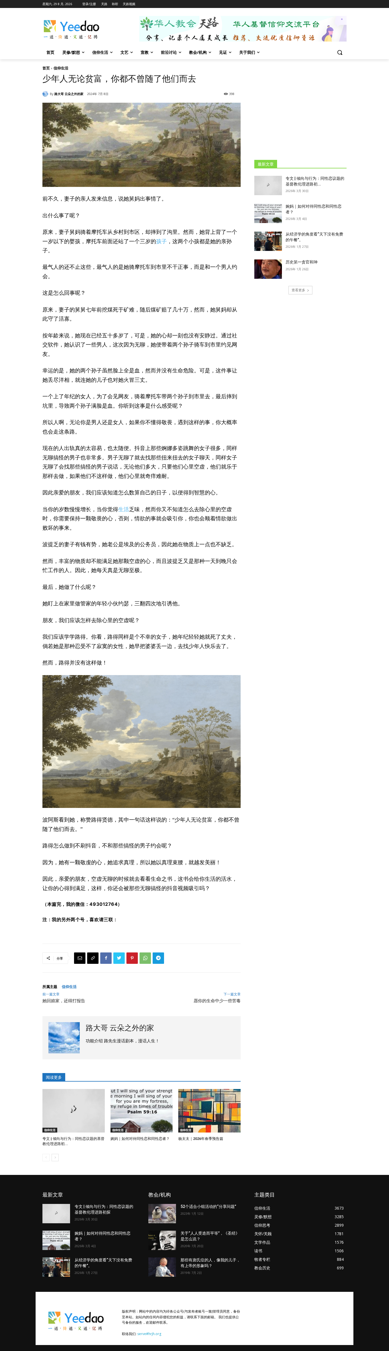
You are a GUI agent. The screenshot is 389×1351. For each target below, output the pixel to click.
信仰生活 (61, 68)
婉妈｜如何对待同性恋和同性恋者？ (140, 1139)
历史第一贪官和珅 (302, 262)
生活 (123, 509)
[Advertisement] (300, 109)
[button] (340, 52)
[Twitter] (119, 958)
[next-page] (55, 1157)
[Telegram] (158, 958)
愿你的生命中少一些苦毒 (217, 1000)
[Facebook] (106, 958)
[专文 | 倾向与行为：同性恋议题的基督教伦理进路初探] (73, 1111)
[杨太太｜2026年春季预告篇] (209, 1111)
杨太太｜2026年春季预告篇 (200, 1139)
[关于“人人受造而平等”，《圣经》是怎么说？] (162, 1240)
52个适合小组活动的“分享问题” (208, 1206)
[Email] (79, 958)
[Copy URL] (93, 958)
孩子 (161, 241)
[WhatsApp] (145, 958)
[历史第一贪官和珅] (268, 269)
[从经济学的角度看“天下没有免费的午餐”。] (268, 241)
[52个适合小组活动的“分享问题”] (162, 1213)
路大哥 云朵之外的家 (68, 94)
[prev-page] (46, 1157)
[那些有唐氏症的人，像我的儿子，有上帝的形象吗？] (162, 1267)
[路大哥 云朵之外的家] (46, 94)
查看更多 (298, 290)
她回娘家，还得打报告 (63, 1000)
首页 (46, 68)
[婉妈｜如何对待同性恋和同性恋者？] (141, 1111)
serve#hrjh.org (149, 1333)
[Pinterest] (132, 958)
